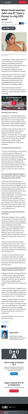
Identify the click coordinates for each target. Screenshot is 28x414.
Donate (23, 2)
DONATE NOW (14, 391)
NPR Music (5, 322)
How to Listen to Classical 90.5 (14, 363)
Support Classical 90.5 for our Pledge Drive (14, 384)
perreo (3, 67)
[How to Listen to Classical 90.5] (14, 354)
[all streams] (26, 412)
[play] (2, 412)
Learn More (14, 373)
